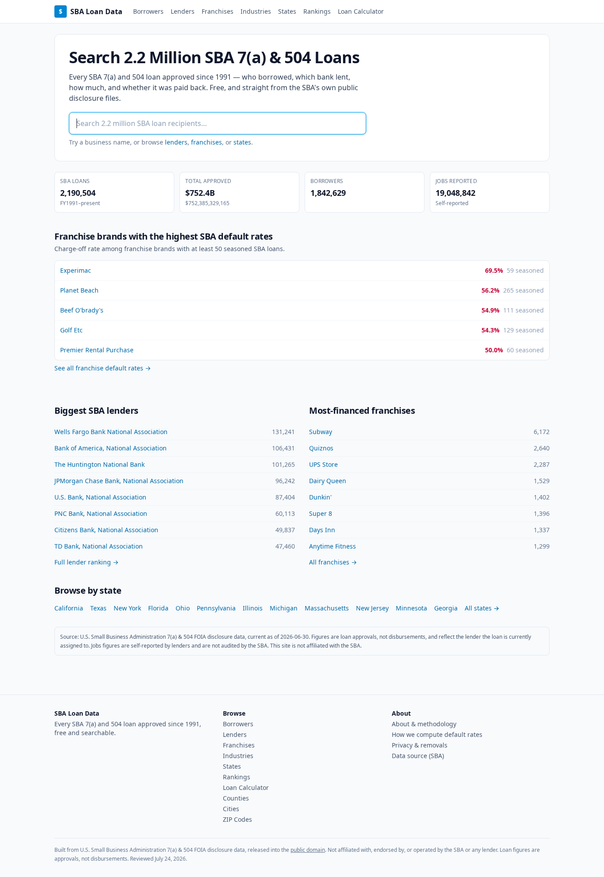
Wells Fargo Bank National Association (111, 431)
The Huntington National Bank (99, 464)
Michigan (284, 608)
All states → (482, 608)
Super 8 (320, 513)
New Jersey (372, 608)
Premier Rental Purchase (97, 350)
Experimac (75, 270)
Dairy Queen (327, 481)
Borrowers (148, 11)
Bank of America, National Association (110, 448)
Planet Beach (79, 290)
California (68, 608)
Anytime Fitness (332, 546)
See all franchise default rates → (102, 368)
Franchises (217, 11)
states (242, 142)
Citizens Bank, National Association (106, 530)
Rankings (317, 11)
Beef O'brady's (81, 310)
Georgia (446, 608)
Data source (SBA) (418, 755)
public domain (308, 850)
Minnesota (411, 608)
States (287, 11)
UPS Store (323, 464)
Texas (98, 608)
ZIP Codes (237, 819)
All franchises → (333, 562)
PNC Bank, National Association (100, 513)
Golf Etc (71, 330)
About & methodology (424, 724)
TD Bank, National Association (98, 546)
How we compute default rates (437, 734)
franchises (206, 142)
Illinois (253, 608)
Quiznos (321, 448)
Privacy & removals (419, 745)
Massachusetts (327, 608)
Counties (236, 798)
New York (127, 608)
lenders (176, 142)
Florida (158, 608)
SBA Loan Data (90, 11)
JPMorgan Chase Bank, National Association (118, 481)
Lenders (183, 11)
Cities (231, 809)
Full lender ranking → (86, 562)
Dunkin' (320, 497)
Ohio (183, 608)
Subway (320, 431)
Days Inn (322, 530)
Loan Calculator (361, 11)
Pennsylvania (216, 608)
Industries (256, 11)
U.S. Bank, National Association (100, 497)
